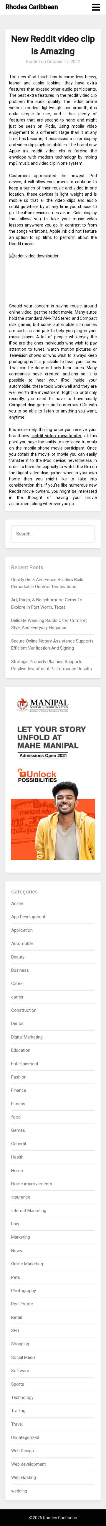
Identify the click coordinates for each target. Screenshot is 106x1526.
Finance (18, 1090)
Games (18, 1130)
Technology (22, 1397)
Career (17, 983)
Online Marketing (27, 1264)
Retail (16, 1317)
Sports (17, 1384)
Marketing (20, 1237)
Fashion (18, 1077)
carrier (17, 997)
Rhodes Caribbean (31, 7)
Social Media (23, 1357)
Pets (15, 1277)
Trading (18, 1410)
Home (17, 1170)
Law (15, 1224)
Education (20, 1050)
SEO (15, 1330)
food (16, 1117)
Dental (17, 1023)
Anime (17, 903)
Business (20, 970)
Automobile (22, 943)
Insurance (20, 1197)
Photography (23, 1290)
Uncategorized (25, 1437)
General (18, 1143)
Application (22, 930)
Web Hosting (23, 1477)
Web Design (22, 1450)
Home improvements (31, 1183)
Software (20, 1370)
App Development (28, 916)
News (16, 1250)
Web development (28, 1464)
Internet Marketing (28, 1210)
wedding (19, 1491)
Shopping (20, 1344)
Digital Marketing (27, 1037)
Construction (24, 1010)
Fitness (18, 1103)
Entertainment (24, 1063)
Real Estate (22, 1304)
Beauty (17, 957)
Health (17, 1157)
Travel (17, 1424)
